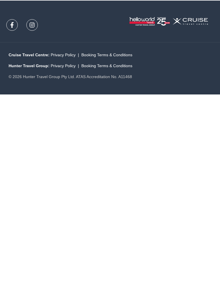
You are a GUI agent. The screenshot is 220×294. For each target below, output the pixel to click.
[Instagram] (32, 25)
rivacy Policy (63, 55)
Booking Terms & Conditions (106, 55)
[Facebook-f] (12, 25)
